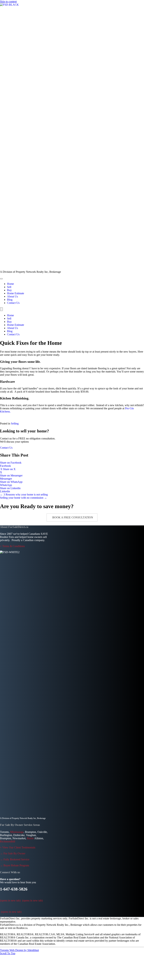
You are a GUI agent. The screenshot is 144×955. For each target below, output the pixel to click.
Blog (9, 331)
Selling (15, 423)
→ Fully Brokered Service (14, 859)
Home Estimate (15, 324)
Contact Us (13, 334)
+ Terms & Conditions (12, 546)
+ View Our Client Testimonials (17, 847)
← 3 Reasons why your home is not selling (24, 494)
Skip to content (8, 1)
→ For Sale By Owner (12, 853)
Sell (9, 318)
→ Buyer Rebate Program (14, 865)
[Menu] (1, 278)
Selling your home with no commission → (23, 497)
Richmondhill (7, 841)
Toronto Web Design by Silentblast (19, 950)
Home (10, 315)
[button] (72, 517)
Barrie (30, 838)
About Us (12, 327)
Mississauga (17, 831)
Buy (9, 321)
